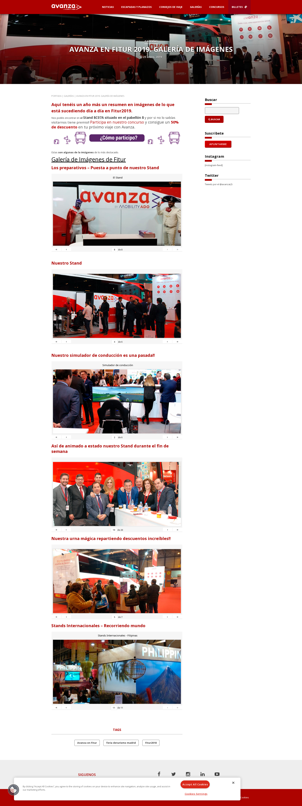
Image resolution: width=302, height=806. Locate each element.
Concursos (216, 7)
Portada (56, 95)
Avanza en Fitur (87, 742)
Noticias (108, 7)
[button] (13, 789)
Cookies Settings (196, 794)
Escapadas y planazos (136, 7)
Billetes (237, 7)
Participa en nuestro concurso (117, 122)
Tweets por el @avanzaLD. (219, 184)
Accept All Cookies (195, 784)
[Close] (233, 782)
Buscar (215, 119)
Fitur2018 (151, 742)
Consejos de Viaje (170, 7)
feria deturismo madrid (121, 742)
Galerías (196, 7)
